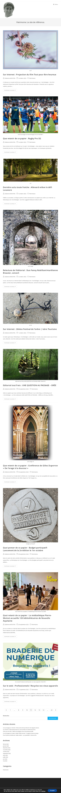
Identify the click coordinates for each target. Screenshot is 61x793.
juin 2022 (5, 759)
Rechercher (6, 715)
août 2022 (5, 755)
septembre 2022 (7, 753)
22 (51, 710)
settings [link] (43, 791)
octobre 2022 (6, 751)
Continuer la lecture (10, 90)
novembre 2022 (6, 749)
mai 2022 (5, 761)
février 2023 (5, 744)
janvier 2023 (6, 746)
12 (35, 710)
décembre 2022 (6, 748)
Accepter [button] (52, 790)
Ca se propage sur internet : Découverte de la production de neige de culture (21, 728)
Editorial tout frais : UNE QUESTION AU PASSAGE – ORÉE (29, 385)
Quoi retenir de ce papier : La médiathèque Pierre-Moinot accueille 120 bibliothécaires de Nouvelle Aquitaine (27, 618)
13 (39, 710)
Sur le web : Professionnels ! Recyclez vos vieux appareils (30, 685)
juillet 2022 (5, 757)
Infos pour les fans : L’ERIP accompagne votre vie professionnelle (18, 731)
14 (43, 710)
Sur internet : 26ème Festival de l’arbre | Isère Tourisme (30, 329)
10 (27, 710)
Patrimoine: (32, 78)
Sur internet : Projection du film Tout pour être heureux (29, 74)
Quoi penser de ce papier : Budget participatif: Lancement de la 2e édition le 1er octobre (25, 549)
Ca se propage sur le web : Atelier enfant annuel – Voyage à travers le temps (20, 733)
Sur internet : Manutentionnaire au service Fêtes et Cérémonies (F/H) (19, 729)
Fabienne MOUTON (10, 78)
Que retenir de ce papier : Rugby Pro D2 (22, 138)
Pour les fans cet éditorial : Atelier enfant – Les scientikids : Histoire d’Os (19, 735)
